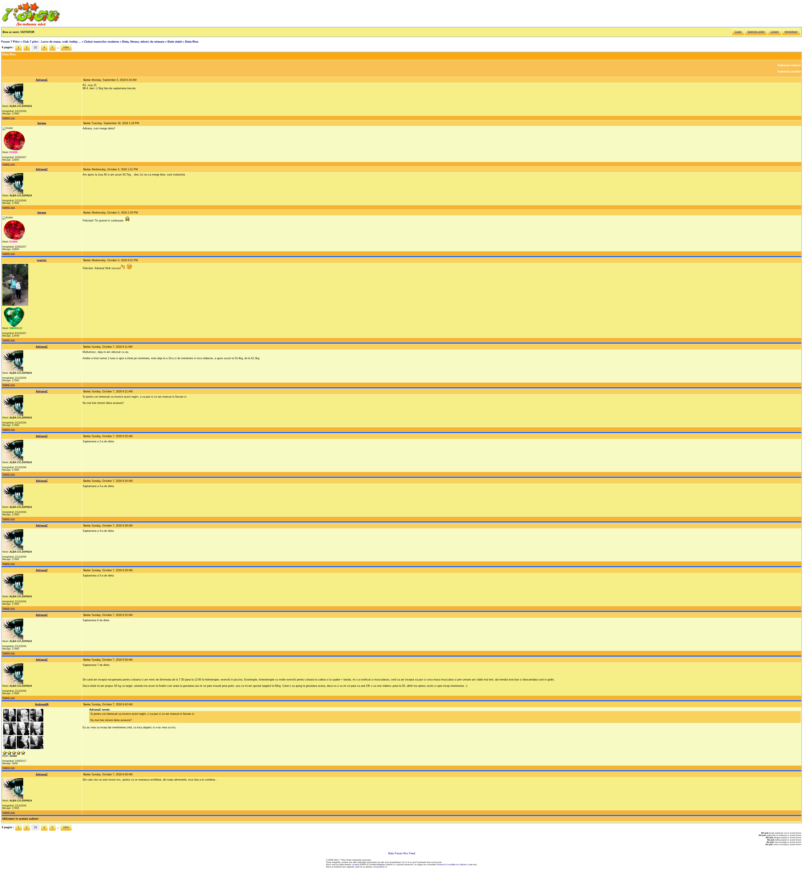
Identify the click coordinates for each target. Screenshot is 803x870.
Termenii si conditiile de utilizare (452, 864)
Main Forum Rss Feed (401, 853)
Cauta (738, 32)
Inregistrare (791, 32)
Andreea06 (42, 704)
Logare (775, 32)
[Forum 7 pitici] (30, 25)
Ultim (66, 47)
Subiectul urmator (789, 71)
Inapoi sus (8, 118)
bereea (41, 123)
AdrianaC (42, 79)
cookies (355, 864)
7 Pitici (342, 860)
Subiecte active (756, 32)
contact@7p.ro (380, 867)
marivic (42, 260)
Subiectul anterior (789, 65)
